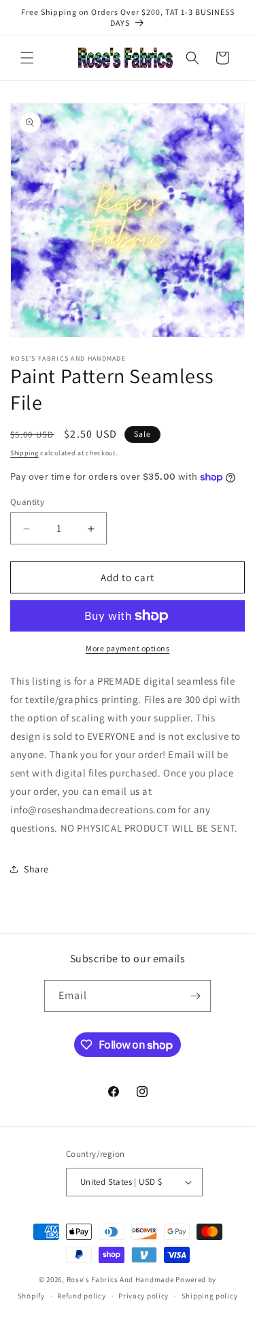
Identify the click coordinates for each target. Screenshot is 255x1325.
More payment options (127, 648)
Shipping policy (210, 1296)
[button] (27, 58)
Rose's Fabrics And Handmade (120, 1279)
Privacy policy (143, 1296)
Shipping (24, 452)
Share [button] (36, 869)
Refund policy (81, 1296)
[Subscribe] (195, 996)
